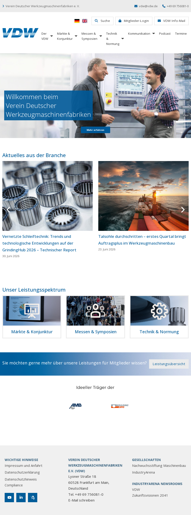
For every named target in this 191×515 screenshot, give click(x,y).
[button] (8, 209)
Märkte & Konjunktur (65, 36)
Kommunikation (139, 33)
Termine (181, 33)
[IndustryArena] (32, 497)
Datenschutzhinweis (21, 479)
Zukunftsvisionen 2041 (150, 495)
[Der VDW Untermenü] (51, 36)
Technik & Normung (112, 38)
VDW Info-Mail (174, 21)
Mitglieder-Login (136, 21)
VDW (136, 489)
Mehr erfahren (95, 129)
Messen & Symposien (89, 36)
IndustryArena (143, 472)
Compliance (14, 485)
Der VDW (44, 36)
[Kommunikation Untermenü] (153, 33)
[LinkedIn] (21, 497)
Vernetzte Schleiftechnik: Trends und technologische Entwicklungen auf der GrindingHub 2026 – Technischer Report (39, 243)
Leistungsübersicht (169, 363)
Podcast (165, 33)
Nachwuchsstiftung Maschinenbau (159, 465)
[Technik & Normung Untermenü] (122, 38)
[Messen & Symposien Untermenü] (100, 36)
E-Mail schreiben (81, 500)
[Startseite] (20, 33)
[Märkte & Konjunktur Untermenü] (76, 36)
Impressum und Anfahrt (23, 465)
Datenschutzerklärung (22, 472)
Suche (105, 21)
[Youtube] (9, 497)
